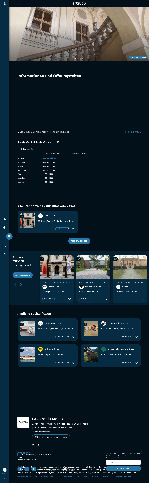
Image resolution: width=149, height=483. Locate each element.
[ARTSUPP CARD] (4, 253)
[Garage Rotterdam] (27, 328)
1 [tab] (75, 58)
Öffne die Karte (133, 132)
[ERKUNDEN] (4, 227)
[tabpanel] (74, 34)
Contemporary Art (63, 229)
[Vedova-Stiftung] (27, 354)
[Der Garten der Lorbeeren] (91, 328)
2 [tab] (78, 58)
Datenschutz (107, 476)
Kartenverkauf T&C (72, 476)
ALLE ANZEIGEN (22, 275)
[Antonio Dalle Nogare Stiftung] (91, 354)
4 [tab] (82, 58)
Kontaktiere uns (24, 476)
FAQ (36, 476)
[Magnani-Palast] (27, 220)
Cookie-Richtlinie (123, 476)
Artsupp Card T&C (91, 476)
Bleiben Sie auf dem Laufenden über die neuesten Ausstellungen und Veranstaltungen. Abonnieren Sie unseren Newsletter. (123, 456)
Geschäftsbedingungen (51, 476)
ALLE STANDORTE (79, 241)
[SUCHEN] (4, 245)
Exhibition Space (48, 298)
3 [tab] (80, 58)
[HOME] (4, 219)
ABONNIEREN (123, 469)
